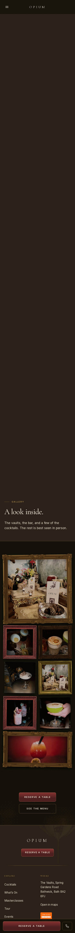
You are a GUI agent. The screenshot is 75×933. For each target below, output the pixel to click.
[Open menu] (7, 7)
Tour (7, 908)
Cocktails (10, 884)
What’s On (10, 892)
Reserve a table (37, 797)
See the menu (37, 808)
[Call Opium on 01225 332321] (67, 926)
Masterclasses (13, 900)
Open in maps (49, 904)
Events (8, 916)
